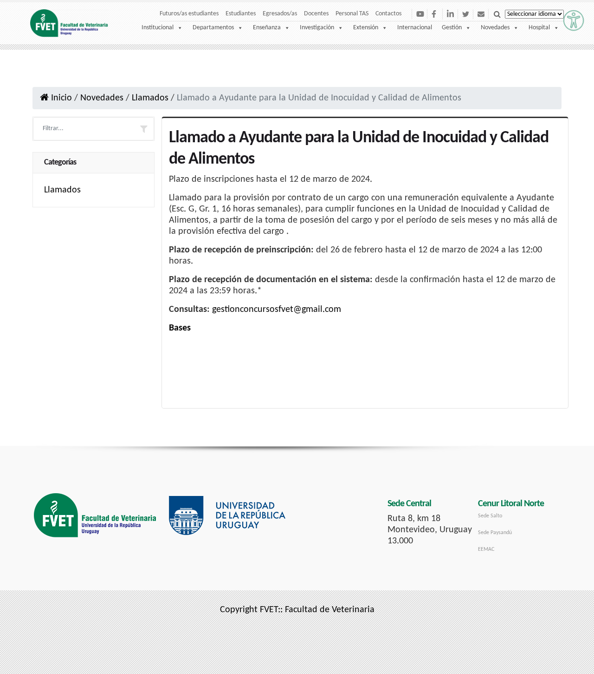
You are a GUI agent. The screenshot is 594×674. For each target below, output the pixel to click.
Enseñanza (267, 27)
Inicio (60, 98)
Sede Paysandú (495, 532)
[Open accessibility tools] (573, 20)
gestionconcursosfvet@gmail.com (276, 309)
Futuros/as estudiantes (189, 13)
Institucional (158, 27)
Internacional (414, 27)
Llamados (150, 98)
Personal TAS (352, 13)
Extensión (365, 27)
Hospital (539, 27)
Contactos (388, 13)
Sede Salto (490, 516)
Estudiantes (241, 13)
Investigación (317, 27)
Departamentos (213, 27)
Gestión (452, 27)
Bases (180, 328)
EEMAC (486, 549)
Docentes (316, 13)
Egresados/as (280, 13)
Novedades (495, 27)
